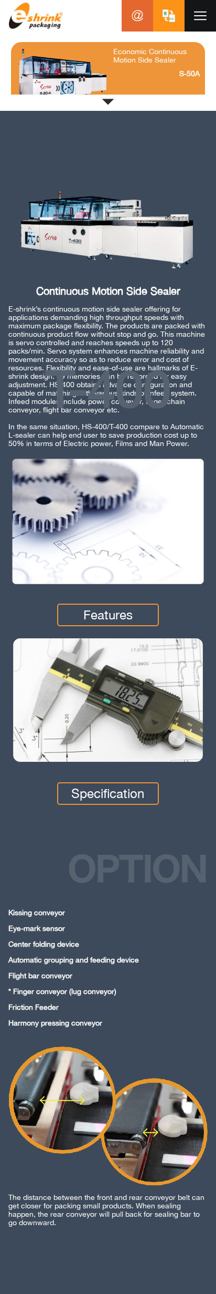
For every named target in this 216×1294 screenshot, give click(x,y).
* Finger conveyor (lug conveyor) (62, 991)
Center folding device (43, 944)
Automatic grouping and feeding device (73, 960)
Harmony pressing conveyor (55, 1023)
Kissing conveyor (36, 912)
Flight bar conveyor (40, 975)
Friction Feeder (33, 1007)
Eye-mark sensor (36, 928)
